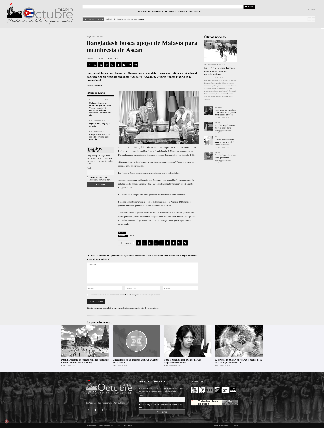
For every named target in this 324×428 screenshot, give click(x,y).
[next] (313, 19)
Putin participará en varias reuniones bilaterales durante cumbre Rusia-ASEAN (85, 361)
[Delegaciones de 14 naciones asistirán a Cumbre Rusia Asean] (136, 341)
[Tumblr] (118, 64)
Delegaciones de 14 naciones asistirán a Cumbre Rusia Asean (136, 361)
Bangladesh (91, 37)
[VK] (129, 64)
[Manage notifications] (7, 421)
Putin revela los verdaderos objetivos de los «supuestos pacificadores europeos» (225, 112)
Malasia (100, 37)
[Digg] (135, 64)
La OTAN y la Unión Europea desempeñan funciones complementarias (219, 71)
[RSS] (88, 410)
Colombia (92, 100)
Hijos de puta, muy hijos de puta (99, 124)
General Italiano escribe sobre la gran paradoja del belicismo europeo (135, 18)
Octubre (99, 86)
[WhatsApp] (94, 64)
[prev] (309, 19)
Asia (165, 365)
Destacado (218, 107)
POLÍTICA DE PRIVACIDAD (124, 426)
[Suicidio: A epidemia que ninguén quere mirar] (208, 126)
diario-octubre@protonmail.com (111, 403)
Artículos (92, 120)
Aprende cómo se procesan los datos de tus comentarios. (138, 308)
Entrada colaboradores (221, 426)
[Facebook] (89, 64)
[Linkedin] (100, 64)
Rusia (63, 365)
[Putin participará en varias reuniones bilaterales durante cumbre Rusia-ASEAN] (85, 341)
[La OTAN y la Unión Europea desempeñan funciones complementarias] (220, 51)
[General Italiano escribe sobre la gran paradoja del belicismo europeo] (208, 140)
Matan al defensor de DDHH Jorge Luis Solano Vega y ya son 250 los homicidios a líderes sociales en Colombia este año (100, 108)
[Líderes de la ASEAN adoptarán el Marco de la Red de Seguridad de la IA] (239, 341)
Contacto (235, 426)
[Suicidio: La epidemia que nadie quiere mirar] (208, 156)
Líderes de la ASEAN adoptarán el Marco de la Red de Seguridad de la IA (238, 361)
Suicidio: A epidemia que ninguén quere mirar (225, 126)
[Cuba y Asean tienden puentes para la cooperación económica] (187, 341)
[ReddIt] (106, 64)
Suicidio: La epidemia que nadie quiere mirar (225, 156)
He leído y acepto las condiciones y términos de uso (99, 178)
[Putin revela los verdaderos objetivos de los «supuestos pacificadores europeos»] (208, 110)
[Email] (112, 64)
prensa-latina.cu (133, 233)
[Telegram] (124, 64)
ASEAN (131, 236)
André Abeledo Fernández (223, 130)
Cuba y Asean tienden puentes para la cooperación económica (182, 361)
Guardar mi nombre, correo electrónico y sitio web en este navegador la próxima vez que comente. (125, 295)
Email (89, 168)
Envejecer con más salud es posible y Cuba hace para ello (99, 137)
